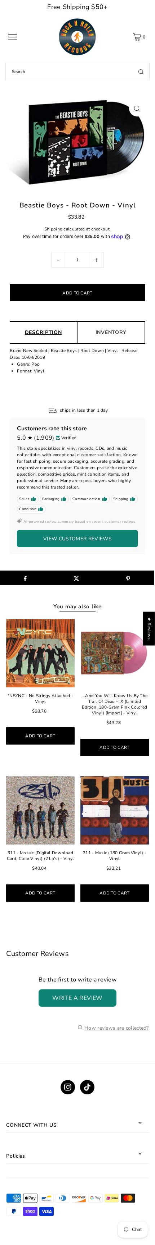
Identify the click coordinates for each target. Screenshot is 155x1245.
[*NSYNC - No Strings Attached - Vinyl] (40, 653)
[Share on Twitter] (76, 578)
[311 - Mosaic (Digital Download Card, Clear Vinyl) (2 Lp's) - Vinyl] (40, 810)
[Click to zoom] (137, 108)
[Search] (141, 71)
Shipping (53, 229)
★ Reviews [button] (149, 628)
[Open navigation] (13, 37)
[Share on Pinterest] (128, 578)
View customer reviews (77, 538)
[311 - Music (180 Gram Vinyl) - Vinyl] (114, 810)
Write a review (77, 998)
